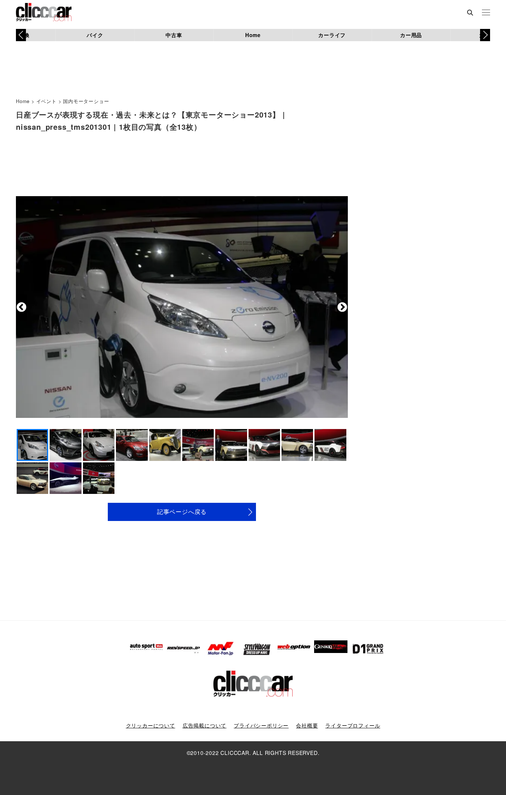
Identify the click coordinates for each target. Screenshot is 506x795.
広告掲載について (204, 725)
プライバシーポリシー (261, 725)
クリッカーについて (150, 725)
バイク (95, 35)
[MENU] (486, 13)
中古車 (174, 35)
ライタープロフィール (352, 725)
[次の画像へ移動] (342, 307)
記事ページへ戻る (182, 511)
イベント (46, 101)
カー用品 (411, 35)
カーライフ (332, 35)
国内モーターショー (86, 101)
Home (253, 35)
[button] (485, 35)
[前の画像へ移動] (21, 307)
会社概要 (307, 725)
